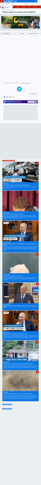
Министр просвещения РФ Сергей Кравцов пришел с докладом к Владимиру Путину (19, 306)
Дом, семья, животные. (6, 274)
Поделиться (22, 33)
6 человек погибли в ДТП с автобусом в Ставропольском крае (16, 185)
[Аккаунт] (39, 1)
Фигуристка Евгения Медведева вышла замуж (13, 214)
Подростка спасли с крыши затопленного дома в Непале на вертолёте (18, 363)
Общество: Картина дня (6, 332)
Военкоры (17, 6)
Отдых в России (35, 6)
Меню (2, 1)
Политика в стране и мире (6, 242)
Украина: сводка (24, 6)
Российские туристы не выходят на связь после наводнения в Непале (18, 393)
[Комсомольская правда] (9, 1)
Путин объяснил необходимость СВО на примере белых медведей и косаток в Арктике (19, 244)
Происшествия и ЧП (5, 183)
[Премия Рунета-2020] (15, 1)
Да (2, 7)
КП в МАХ (29, 6)
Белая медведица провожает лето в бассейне (13, 276)
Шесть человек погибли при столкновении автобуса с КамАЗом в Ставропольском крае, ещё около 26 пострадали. (20, 187)
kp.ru (9, 33)
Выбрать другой (6, 7)
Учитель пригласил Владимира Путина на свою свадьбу (15, 333)
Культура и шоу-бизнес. (6, 212)
